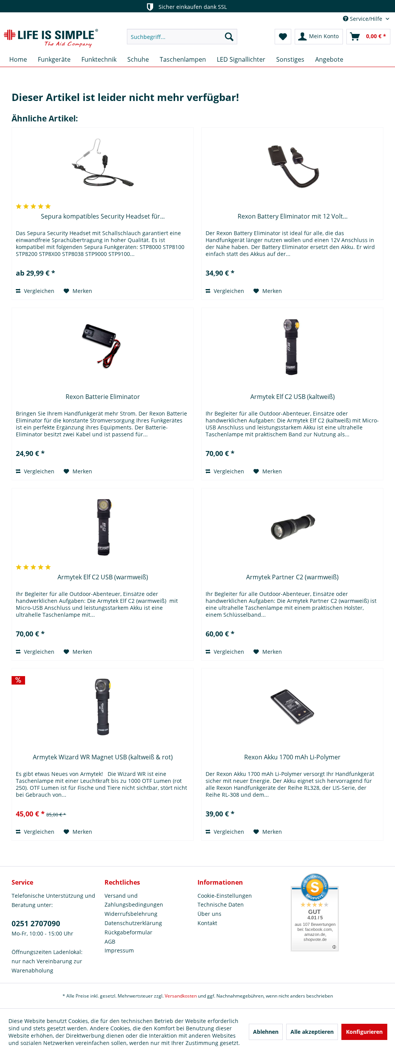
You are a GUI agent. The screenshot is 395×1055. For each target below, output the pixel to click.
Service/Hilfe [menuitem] (366, 18)
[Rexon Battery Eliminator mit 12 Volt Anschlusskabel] (292, 166)
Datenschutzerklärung (133, 923)
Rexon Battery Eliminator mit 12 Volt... (293, 216)
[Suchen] (229, 36)
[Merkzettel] (283, 36)
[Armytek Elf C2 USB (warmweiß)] (102, 527)
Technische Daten (221, 904)
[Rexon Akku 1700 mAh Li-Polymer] (292, 707)
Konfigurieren (364, 1031)
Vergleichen (38, 290)
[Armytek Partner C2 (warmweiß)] (292, 527)
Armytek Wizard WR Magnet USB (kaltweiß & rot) (103, 757)
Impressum (119, 950)
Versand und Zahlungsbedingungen (134, 900)
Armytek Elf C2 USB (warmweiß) (102, 577)
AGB (110, 941)
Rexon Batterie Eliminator (103, 397)
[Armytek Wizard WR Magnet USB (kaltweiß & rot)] (102, 707)
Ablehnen (266, 1031)
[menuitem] (182, 36)
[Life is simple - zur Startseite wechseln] (51, 38)
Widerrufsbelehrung (131, 913)
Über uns (209, 913)
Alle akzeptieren (312, 1031)
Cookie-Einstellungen (225, 895)
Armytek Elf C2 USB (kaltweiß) (292, 397)
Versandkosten (181, 996)
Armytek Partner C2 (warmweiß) (292, 577)
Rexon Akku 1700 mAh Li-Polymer (292, 757)
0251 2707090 (36, 924)
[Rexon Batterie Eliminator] (102, 346)
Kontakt (207, 923)
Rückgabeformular (128, 932)
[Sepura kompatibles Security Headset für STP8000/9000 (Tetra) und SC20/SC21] (102, 166)
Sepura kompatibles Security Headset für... (103, 216)
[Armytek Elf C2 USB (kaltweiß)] (292, 346)
